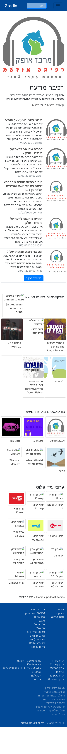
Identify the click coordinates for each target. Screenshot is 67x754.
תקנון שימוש (57, 617)
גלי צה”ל (40, 628)
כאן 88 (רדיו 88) (36, 631)
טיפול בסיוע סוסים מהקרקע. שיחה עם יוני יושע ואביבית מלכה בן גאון (23, 186)
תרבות (50, 105)
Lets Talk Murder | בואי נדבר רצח (22, 668)
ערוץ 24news (16, 582)
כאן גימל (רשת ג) (35, 639)
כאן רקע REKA (37, 643)
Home (39, 597)
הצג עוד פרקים (33, 278)
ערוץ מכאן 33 (56, 675)
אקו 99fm (39, 617)
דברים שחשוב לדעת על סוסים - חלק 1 (26, 221)
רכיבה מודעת (57, 440)
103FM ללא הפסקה (34, 613)
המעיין (61, 471)
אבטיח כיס (35, 679)
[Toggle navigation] (57, 5)
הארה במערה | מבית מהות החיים (14, 308)
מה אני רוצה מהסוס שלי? (25, 252)
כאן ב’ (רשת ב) (37, 635)
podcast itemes (55, 597)
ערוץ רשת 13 (57, 668)
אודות (61, 609)
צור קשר (59, 613)
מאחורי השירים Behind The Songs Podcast (55, 346)
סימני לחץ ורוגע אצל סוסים (24, 120)
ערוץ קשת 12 (57, 664)
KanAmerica (34, 664)
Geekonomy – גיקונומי (29, 660)
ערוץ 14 (60, 671)
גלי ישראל (39, 624)
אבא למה (36, 675)
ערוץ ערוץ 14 (55, 535)
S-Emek (36, 671)
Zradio (11, 5)
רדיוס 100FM (38, 646)
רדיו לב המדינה (37, 609)
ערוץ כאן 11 (58, 660)
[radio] (33, 439)
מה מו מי (38, 440)
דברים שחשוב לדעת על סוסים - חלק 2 (26, 151)
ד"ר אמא (59, 381)
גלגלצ (42, 620)
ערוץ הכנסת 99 (55, 679)
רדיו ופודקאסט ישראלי (33, 723)
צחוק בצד (15, 440)
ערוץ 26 (58, 555)
